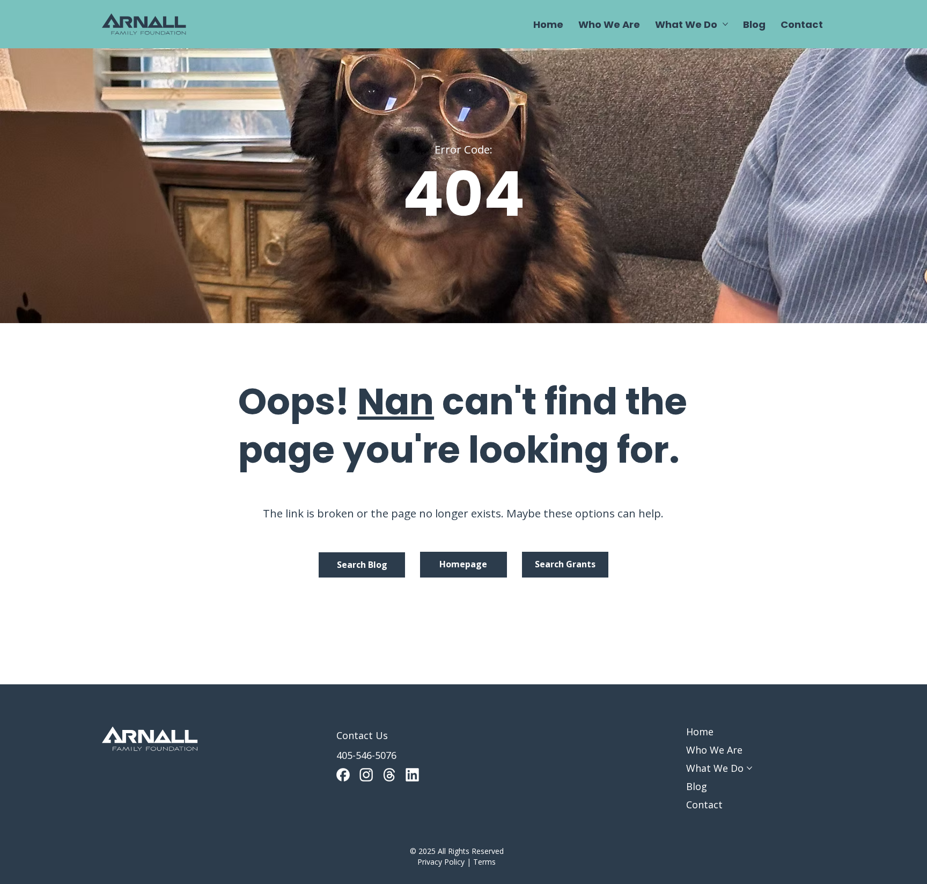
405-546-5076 (366, 755)
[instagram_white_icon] (366, 774)
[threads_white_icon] (389, 774)
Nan (395, 401)
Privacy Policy (441, 862)
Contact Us (362, 735)
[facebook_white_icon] (343, 774)
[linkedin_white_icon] (412, 774)
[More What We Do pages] (725, 24)
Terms (484, 862)
